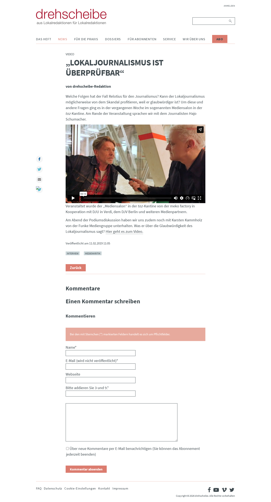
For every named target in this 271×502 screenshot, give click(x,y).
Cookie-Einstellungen (80, 488)
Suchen (230, 21)
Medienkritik (92, 253)
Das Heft (43, 39)
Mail (39, 179)
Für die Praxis (86, 39)
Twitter (39, 169)
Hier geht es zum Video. (124, 231)
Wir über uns (194, 39)
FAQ (38, 488)
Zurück (76, 267)
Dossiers (113, 39)
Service (169, 39)
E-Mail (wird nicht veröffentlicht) (92, 360)
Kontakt (104, 488)
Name (71, 347)
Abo (219, 39)
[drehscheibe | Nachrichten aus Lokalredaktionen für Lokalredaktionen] (71, 16)
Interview (72, 253)
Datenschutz (53, 488)
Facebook (39, 159)
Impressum (120, 488)
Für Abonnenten (142, 39)
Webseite (73, 374)
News (62, 39)
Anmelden (229, 5)
